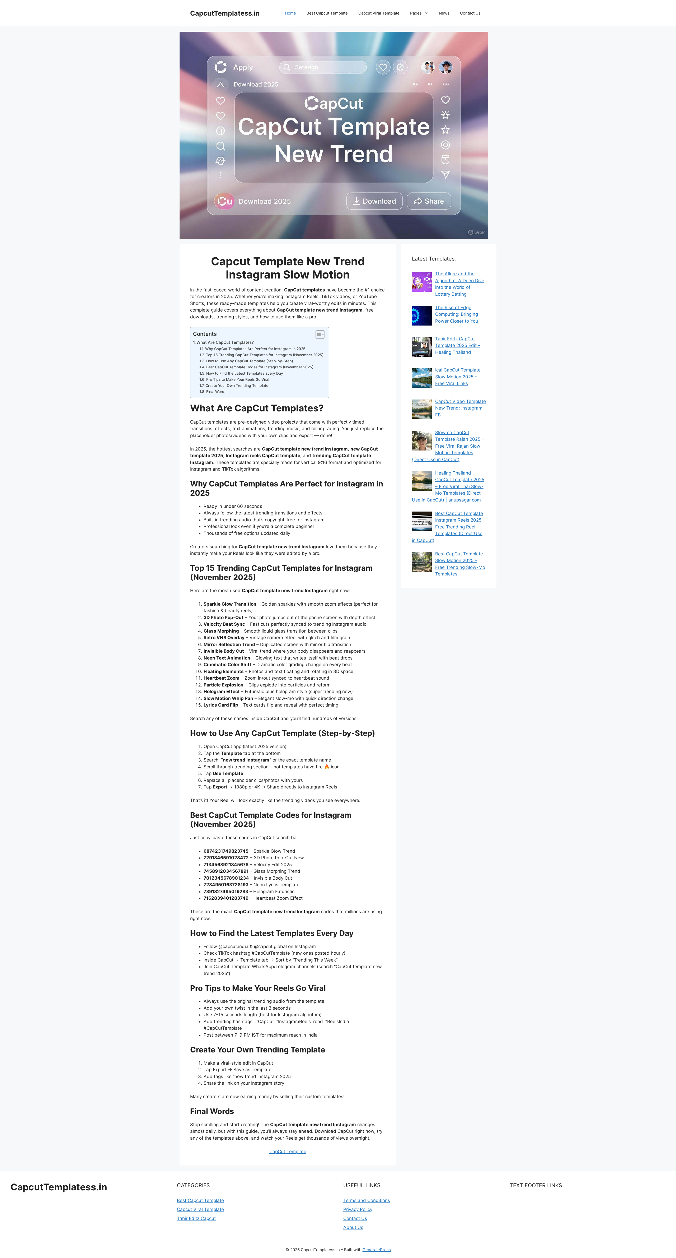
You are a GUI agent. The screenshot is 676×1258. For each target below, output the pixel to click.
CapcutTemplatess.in (225, 13)
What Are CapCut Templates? (225, 342)
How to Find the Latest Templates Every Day (244, 373)
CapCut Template (287, 1151)
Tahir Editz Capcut (196, 1218)
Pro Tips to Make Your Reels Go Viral (237, 379)
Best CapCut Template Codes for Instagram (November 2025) (259, 367)
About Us (353, 1227)
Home (290, 13)
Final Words (216, 391)
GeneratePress (377, 1249)
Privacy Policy (357, 1209)
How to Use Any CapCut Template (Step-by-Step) (249, 361)
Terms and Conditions (366, 1200)
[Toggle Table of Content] (317, 334)
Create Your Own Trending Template (236, 385)
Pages (416, 13)
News (444, 13)
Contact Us (470, 13)
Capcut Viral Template (379, 13)
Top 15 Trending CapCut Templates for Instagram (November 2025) (264, 355)
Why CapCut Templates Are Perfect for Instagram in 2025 (255, 349)
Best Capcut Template (327, 13)
